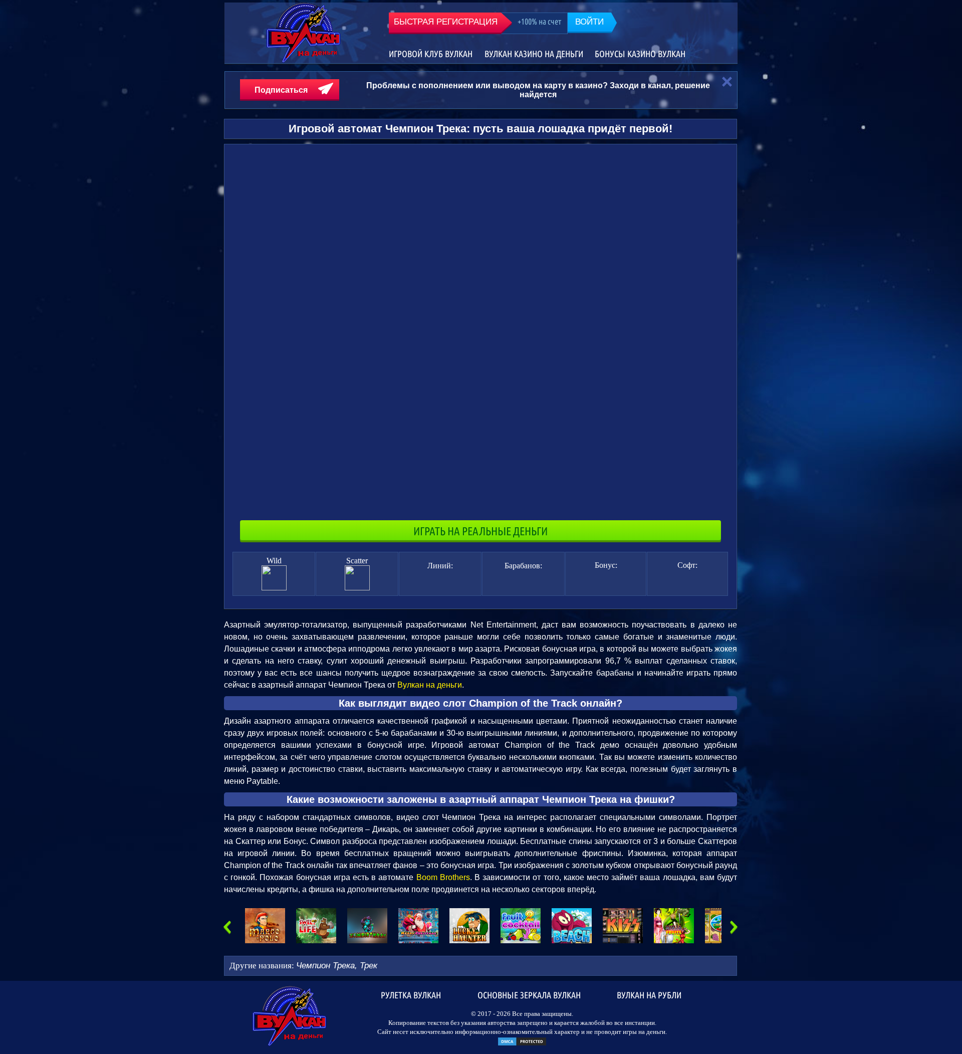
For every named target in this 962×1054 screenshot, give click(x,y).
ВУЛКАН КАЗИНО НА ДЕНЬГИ (534, 54)
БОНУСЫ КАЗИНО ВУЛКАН (640, 54)
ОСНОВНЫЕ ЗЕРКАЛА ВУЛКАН (529, 994)
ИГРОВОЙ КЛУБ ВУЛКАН (430, 54)
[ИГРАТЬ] (265, 925)
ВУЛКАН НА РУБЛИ (649, 994)
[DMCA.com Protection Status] (522, 1044)
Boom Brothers (443, 877)
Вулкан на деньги (429, 685)
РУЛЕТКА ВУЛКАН (411, 994)
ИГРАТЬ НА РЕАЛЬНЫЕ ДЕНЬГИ (480, 531)
